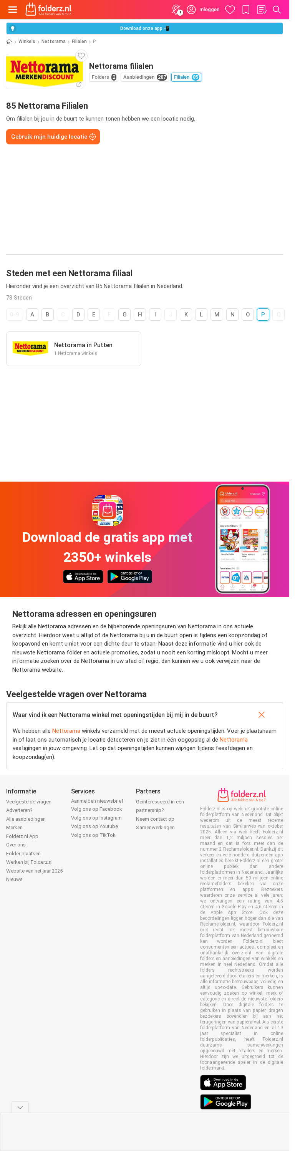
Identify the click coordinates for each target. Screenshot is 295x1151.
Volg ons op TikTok (93, 835)
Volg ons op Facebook (96, 809)
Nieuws (14, 879)
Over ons (16, 845)
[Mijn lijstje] (261, 9)
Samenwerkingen (155, 827)
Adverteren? (19, 810)
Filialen (79, 41)
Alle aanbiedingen (26, 819)
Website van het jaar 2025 (34, 871)
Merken (14, 827)
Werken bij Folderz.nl (29, 862)
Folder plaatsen (23, 853)
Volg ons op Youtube (94, 826)
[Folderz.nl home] (48, 9)
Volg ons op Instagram (96, 818)
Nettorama (53, 41)
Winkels (26, 41)
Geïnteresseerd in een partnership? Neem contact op (160, 810)
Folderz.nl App (22, 836)
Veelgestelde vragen (28, 802)
